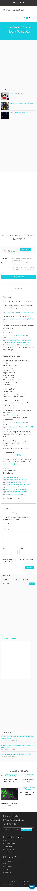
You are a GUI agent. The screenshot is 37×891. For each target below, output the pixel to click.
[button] (18, 277)
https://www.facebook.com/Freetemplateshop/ (17, 340)
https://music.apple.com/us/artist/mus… (15, 487)
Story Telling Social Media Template (22, 34)
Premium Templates (17, 260)
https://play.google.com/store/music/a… (15, 489)
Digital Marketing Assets (18, 258)
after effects (14, 262)
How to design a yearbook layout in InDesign (16, 754)
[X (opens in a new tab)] (14, 3)
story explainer (15, 269)
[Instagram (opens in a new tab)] (21, 3)
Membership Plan (10, 846)
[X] (4, 824)
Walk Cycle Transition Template (27, 793)
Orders (7, 869)
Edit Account (8, 864)
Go (32, 583)
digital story (24, 265)
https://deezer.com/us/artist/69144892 (15, 492)
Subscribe (26, 830)
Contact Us (8, 872)
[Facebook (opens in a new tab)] (16, 3)
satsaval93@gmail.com (19, 455)
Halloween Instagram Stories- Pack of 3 (10, 780)
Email (21, 548)
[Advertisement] (18, 64)
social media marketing (17, 267)
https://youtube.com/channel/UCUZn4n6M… (17, 484)
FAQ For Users (9, 852)
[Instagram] (10, 824)
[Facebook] (7, 824)
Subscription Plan (16, 881)
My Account (8, 861)
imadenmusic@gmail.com (11, 477)
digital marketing (16, 265)
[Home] (5, 34)
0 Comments (13, 740)
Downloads (8, 866)
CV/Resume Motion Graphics (27, 780)
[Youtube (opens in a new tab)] (23, 3)
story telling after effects (27, 269)
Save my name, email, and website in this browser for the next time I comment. (18, 561)
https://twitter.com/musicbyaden (13, 494)
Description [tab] (18, 285)
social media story (30, 267)
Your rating (6, 523)
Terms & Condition (10, 843)
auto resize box (29, 262)
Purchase (26, 249)
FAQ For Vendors (10, 849)
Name (5, 548)
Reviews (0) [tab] (18, 288)
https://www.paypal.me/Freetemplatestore (21, 312)
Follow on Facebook (9, 638)
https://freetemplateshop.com (12, 415)
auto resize (21, 262)
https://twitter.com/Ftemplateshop (18, 342)
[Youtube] (15, 824)
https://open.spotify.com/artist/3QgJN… (15, 482)
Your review (7, 529)
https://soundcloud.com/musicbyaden (15, 479)
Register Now (25, 881)
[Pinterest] (12, 824)
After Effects (28, 258)
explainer (31, 265)
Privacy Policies (9, 841)
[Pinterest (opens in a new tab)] (19, 3)
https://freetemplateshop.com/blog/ (18, 345)
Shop (9, 881)
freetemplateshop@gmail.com (12, 464)
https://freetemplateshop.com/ (18, 335)
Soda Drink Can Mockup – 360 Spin (9, 804)
